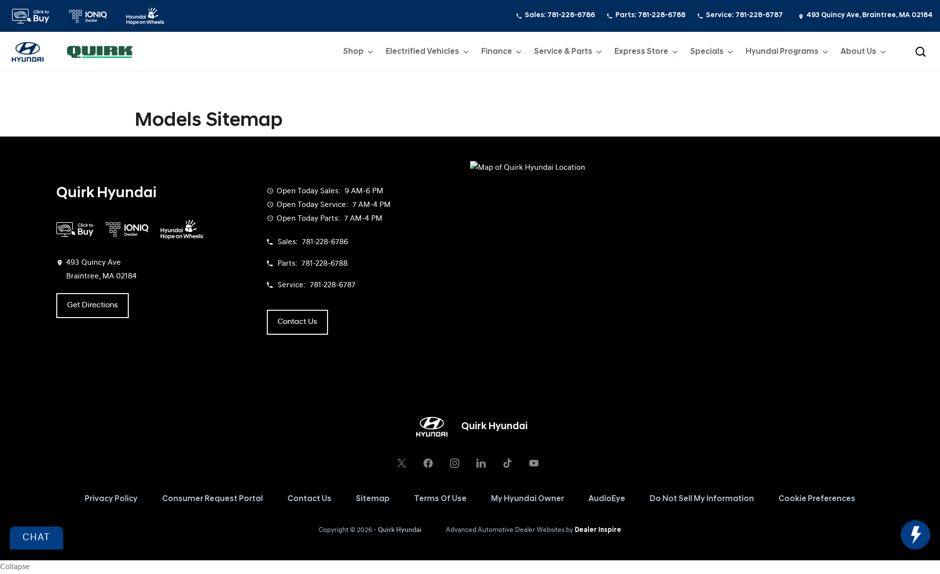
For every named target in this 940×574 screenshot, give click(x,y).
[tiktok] (507, 463)
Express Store (641, 52)
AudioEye (606, 499)
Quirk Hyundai (400, 530)
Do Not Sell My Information (702, 499)
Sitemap (373, 499)
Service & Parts (563, 52)
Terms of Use (440, 499)
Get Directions (92, 305)
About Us (858, 52)
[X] (401, 463)
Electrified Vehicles (422, 52)
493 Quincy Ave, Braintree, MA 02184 (869, 15)
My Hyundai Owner (527, 499)
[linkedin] (481, 463)
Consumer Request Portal (212, 499)
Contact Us (309, 499)
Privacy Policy (111, 499)
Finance (496, 52)
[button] (920, 51)
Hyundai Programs (782, 52)
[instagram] (454, 463)
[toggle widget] (915, 535)
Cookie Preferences (816, 499)
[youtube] (533, 463)
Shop (353, 52)
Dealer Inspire (598, 530)
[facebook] (428, 463)
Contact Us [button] (297, 322)
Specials (707, 52)
